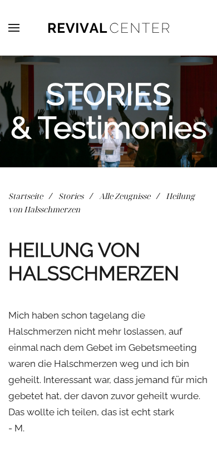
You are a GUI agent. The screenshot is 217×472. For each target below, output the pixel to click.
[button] (13, 28)
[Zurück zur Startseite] (108, 28)
